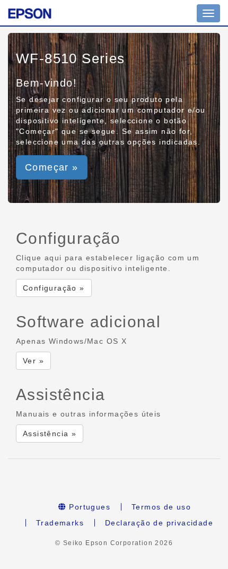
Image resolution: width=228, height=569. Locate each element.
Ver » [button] (33, 360)
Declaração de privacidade (159, 523)
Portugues (88, 507)
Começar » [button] (51, 167)
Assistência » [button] (49, 433)
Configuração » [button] (54, 288)
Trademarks (60, 523)
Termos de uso (161, 507)
